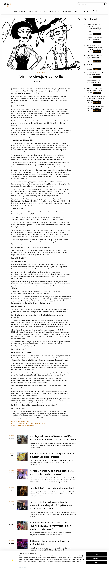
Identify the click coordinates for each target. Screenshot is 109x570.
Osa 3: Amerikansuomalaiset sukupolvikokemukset (28, 423)
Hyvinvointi (67, 11)
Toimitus (85, 11)
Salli (97, 554)
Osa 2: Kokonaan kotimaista (20, 421)
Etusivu (14, 11)
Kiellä (96, 562)
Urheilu (50, 11)
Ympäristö (22, 11)
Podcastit (76, 11)
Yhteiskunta (32, 11)
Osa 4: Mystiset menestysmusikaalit (23, 425)
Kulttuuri (42, 11)
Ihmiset (57, 11)
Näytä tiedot (22, 567)
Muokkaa (95, 558)
